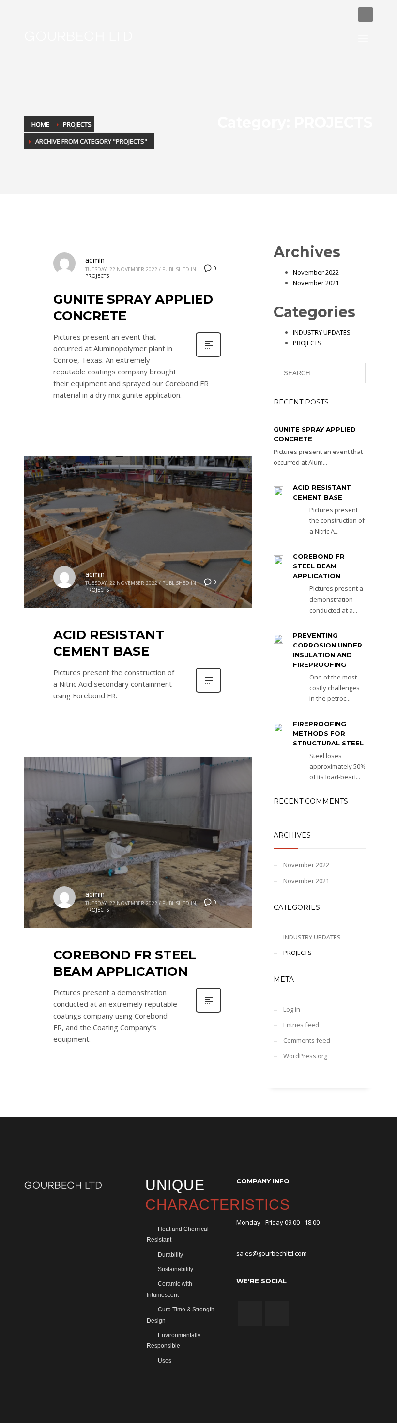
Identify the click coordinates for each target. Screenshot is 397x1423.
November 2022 (316, 272)
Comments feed (306, 1040)
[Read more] (208, 355)
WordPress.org (305, 1055)
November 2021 (316, 282)
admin (95, 260)
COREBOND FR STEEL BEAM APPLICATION (124, 963)
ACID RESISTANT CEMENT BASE (108, 643)
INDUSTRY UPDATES (322, 332)
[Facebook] (327, 14)
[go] (354, 373)
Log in (291, 1009)
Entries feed (301, 1024)
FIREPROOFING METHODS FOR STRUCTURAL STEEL (328, 733)
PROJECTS (97, 276)
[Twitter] (341, 14)
